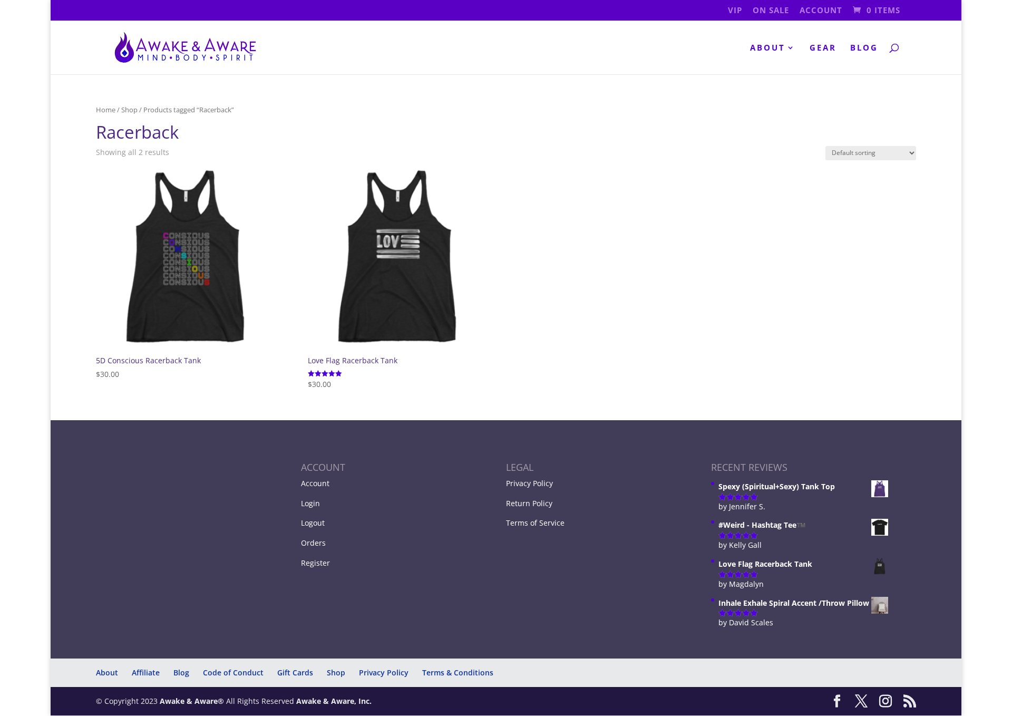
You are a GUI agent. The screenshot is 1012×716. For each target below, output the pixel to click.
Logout (313, 523)
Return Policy (529, 503)
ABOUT (767, 48)
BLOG (864, 48)
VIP (735, 10)
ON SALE (771, 10)
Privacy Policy (529, 483)
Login (310, 503)
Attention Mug (88, 681)
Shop (129, 109)
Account (315, 483)
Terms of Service (535, 523)
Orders (313, 543)
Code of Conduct (233, 672)
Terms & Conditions (457, 672)
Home (105, 109)
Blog (181, 672)
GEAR (823, 48)
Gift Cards (295, 672)
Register (315, 563)
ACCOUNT (821, 10)
